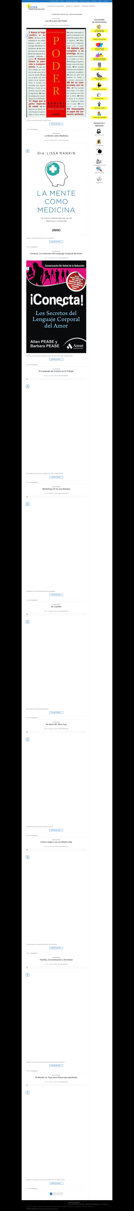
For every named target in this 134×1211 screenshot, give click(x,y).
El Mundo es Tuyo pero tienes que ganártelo (56, 1077)
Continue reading (56, 124)
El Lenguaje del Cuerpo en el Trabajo (56, 371)
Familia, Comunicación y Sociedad (56, 960)
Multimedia (94, 1)
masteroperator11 (64, 25)
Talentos (62, 1)
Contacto (106, 1)
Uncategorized (56, 18)
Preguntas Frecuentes (89, 6)
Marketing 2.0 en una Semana (56, 489)
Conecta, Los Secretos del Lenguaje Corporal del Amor (56, 253)
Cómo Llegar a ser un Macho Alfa (56, 842)
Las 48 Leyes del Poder (56, 21)
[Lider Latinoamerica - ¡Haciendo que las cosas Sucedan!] (35, 6)
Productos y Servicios (85, 1)
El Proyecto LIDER (54, 1)
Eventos (100, 1)
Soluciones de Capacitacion (72, 1)
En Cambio (56, 607)
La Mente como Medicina (56, 136)
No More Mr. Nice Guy (56, 724)
